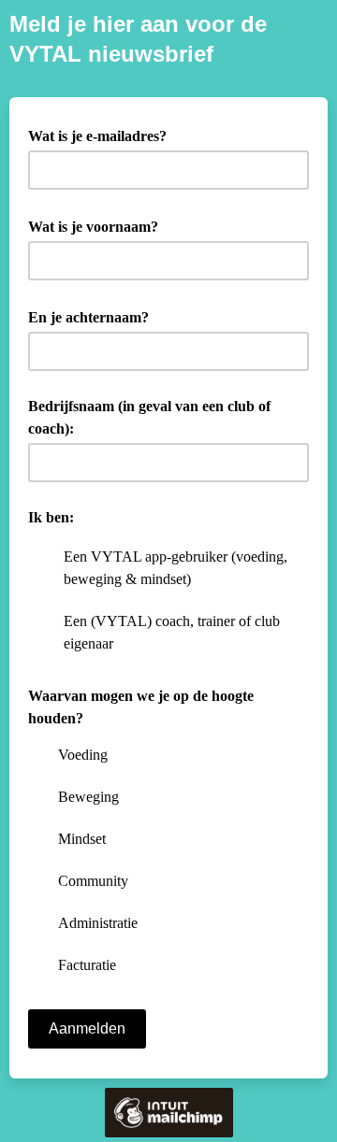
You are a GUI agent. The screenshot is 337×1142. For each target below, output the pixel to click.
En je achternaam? (95, 316)
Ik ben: (51, 517)
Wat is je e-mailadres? (104, 134)
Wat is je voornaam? (99, 225)
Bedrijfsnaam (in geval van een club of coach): (149, 417)
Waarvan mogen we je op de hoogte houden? (141, 707)
